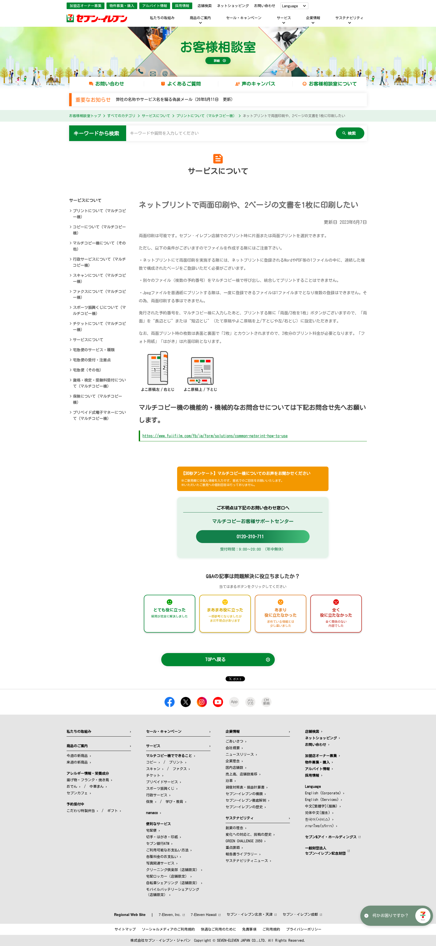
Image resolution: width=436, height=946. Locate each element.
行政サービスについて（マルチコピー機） (99, 262)
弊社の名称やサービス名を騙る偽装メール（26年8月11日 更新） (175, 99)
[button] (422, 915)
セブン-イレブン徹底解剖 (246, 800)
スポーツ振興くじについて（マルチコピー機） (99, 310)
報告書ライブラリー (241, 854)
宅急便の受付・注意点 (92, 360)
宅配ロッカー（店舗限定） (167, 876)
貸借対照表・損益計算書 (245, 787)
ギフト (112, 811)
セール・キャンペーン (243, 18)
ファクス (180, 769)
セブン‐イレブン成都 (300, 914)
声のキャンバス (258, 83)
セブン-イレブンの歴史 (244, 807)
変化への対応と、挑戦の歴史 (248, 834)
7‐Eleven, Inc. (170, 914)
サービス (284, 18)
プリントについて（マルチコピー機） (206, 116)
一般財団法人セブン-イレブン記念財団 (325, 850)
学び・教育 (174, 801)
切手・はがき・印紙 (162, 837)
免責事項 (249, 929)
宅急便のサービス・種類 (94, 350)
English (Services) (322, 799)
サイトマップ (125, 929)
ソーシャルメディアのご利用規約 (168, 929)
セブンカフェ (77, 793)
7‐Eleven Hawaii (203, 914)
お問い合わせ (264, 6)
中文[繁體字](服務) (321, 806)
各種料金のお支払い (162, 856)
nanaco (152, 813)
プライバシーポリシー (303, 929)
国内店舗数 (234, 767)
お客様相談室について (333, 83)
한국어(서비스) (317, 819)
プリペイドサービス (162, 782)
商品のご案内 (200, 18)
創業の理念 (234, 828)
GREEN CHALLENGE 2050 (244, 841)
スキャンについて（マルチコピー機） (99, 278)
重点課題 (233, 847)
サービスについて (156, 116)
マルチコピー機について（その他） (99, 246)
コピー (151, 762)
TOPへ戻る (215, 659)
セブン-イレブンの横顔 (244, 794)
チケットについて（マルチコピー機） (99, 327)
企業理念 (233, 761)
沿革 (229, 780)
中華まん (97, 786)
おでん (72, 786)
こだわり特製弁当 (81, 811)
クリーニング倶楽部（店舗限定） (172, 870)
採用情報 (182, 6)
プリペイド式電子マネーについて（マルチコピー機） (99, 415)
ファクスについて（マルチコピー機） (99, 295)
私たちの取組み (162, 18)
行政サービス (156, 795)
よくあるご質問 (184, 83)
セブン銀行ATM (157, 843)
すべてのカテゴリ (121, 116)
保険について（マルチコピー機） (97, 399)
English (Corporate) (323, 793)
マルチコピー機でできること (169, 756)
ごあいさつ (234, 741)
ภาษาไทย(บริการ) (319, 826)
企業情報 (313, 18)
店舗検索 (205, 6)
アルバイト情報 (154, 6)
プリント (176, 762)
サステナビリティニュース (247, 860)
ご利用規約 (271, 929)
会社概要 (233, 748)
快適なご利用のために (218, 929)
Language (290, 6)
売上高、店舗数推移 (241, 774)
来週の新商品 (77, 762)
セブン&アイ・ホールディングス (331, 837)
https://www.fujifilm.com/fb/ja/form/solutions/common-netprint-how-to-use (215, 436)
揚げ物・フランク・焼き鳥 (88, 780)
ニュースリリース (240, 754)
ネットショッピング (233, 6)
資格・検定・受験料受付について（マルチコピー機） (99, 383)
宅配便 (151, 830)
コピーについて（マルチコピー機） (99, 230)
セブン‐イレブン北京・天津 (249, 914)
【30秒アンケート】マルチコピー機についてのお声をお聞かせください (245, 478)
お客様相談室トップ (85, 116)
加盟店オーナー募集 (85, 6)
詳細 (217, 60)
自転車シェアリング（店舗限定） (172, 883)
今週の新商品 (77, 756)
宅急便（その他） (88, 370)
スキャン (153, 769)
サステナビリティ (349, 18)
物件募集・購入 (122, 6)
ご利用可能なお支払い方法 (167, 850)
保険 (149, 801)
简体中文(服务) (317, 813)
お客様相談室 (218, 47)
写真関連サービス (160, 863)
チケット (153, 775)
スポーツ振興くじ (160, 788)
